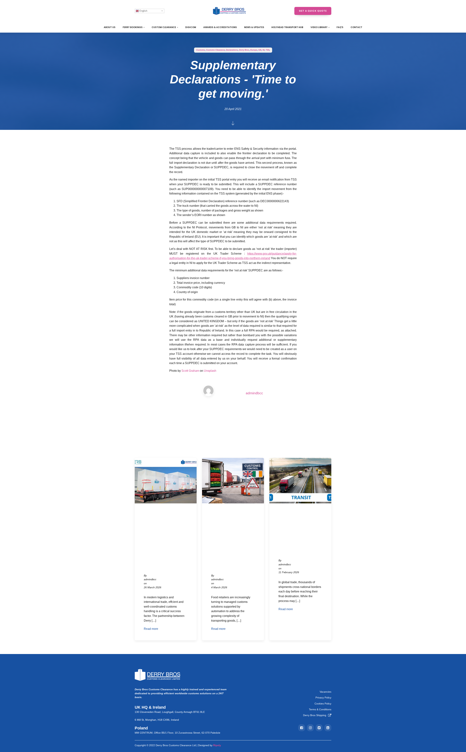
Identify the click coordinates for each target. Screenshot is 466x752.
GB (259, 50)
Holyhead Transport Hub (287, 27)
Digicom (190, 27)
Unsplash (210, 370)
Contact (356, 27)
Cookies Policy (323, 703)
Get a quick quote (313, 11)
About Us (109, 27)
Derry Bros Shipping (314, 715)
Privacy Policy (323, 697)
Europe (253, 50)
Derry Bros (244, 50)
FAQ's (340, 27)
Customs (200, 50)
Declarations (232, 50)
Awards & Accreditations (220, 27)
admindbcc (254, 393)
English (143, 10)
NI (263, 50)
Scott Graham (190, 370)
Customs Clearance (215, 50)
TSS (267, 50)
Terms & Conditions (320, 709)
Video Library (319, 27)
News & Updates (254, 27)
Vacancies (325, 691)
